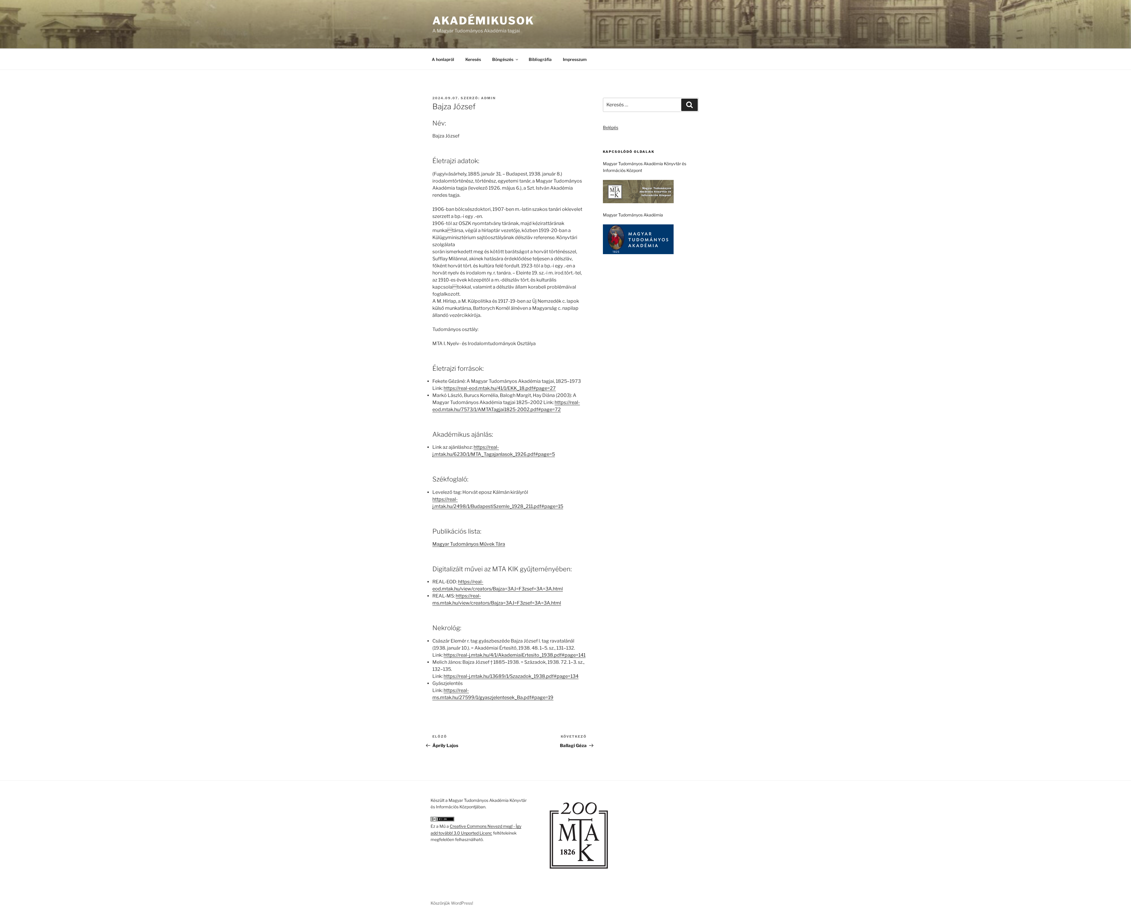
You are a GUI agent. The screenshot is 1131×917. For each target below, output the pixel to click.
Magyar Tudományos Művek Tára (468, 544)
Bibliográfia (540, 59)
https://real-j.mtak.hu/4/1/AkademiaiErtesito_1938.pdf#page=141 (515, 655)
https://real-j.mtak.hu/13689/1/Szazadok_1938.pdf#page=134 (511, 676)
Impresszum (575, 59)
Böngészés (502, 59)
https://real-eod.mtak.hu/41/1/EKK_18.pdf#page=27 (500, 388)
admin (488, 98)
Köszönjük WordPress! (452, 903)
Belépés (610, 127)
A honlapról (443, 59)
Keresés (473, 59)
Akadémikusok (483, 20)
